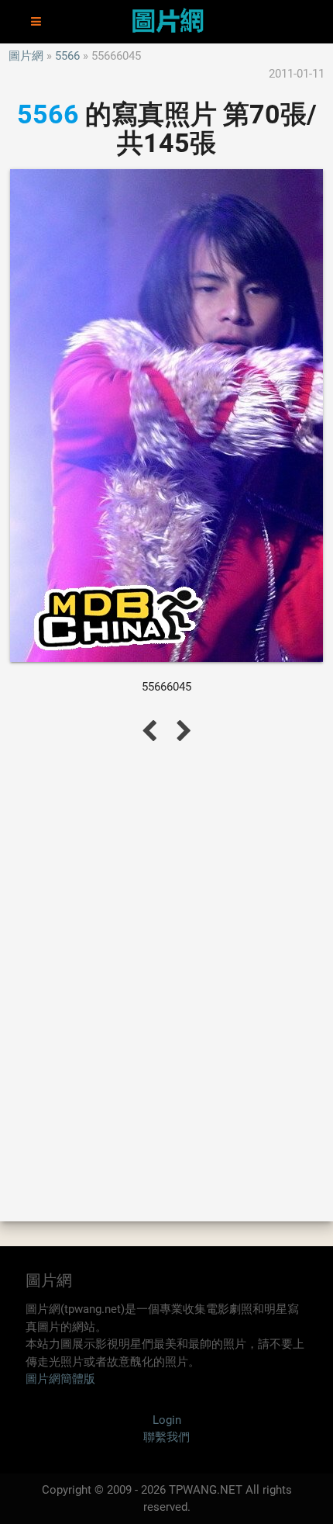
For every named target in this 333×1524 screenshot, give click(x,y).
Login (167, 1420)
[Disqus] (166, 981)
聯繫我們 (166, 1437)
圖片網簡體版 (60, 1379)
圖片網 (26, 56)
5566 (67, 56)
